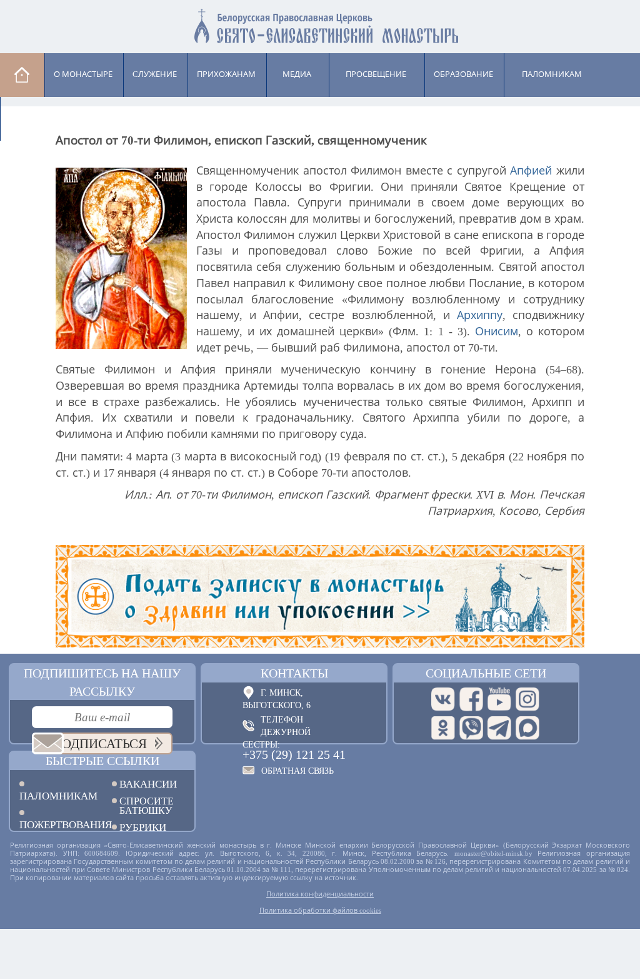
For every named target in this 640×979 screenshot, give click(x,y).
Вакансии (148, 784)
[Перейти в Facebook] (471, 699)
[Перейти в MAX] (527, 728)
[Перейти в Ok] (443, 728)
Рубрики (142, 827)
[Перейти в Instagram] (527, 699)
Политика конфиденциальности (320, 894)
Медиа (296, 74)
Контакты (294, 673)
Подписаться (99, 743)
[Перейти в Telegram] (499, 728)
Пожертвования (56, 824)
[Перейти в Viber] (471, 728)
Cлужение (154, 74)
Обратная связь (297, 771)
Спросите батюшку (146, 805)
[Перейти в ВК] (443, 699)
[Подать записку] (320, 596)
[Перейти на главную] (320, 23)
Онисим (496, 331)
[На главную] (22, 75)
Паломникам (56, 795)
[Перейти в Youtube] (499, 699)
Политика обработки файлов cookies (320, 910)
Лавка (32, 118)
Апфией (531, 171)
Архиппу (479, 315)
